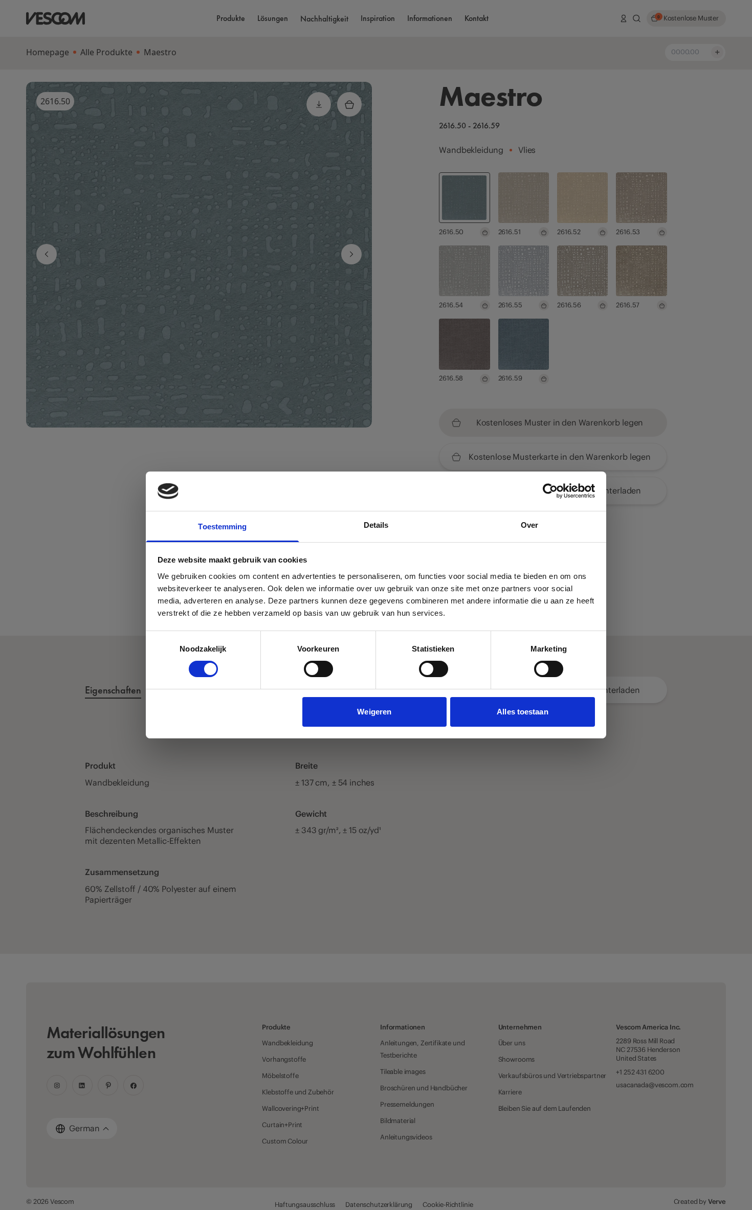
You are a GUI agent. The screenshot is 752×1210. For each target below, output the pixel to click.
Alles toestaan (522, 711)
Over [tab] (529, 525)
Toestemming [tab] (222, 526)
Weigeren (374, 711)
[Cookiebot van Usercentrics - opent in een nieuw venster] (550, 491)
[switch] (318, 669)
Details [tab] (376, 525)
